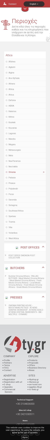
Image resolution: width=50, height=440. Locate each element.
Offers (32, 365)
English (33, 4)
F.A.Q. (6, 368)
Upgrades (8, 387)
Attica (9, 55)
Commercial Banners (9, 390)
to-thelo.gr (34, 389)
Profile (7, 360)
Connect (12, 4)
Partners (8, 363)
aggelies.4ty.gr (35, 387)
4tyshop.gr (34, 379)
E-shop (7, 384)
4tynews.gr (34, 382)
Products (33, 360)
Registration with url (13, 382)
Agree (25, 437)
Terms (7, 365)
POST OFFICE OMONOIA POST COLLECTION (22, 256)
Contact (7, 370)
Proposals (33, 363)
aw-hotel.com (35, 384)
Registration (9, 379)
